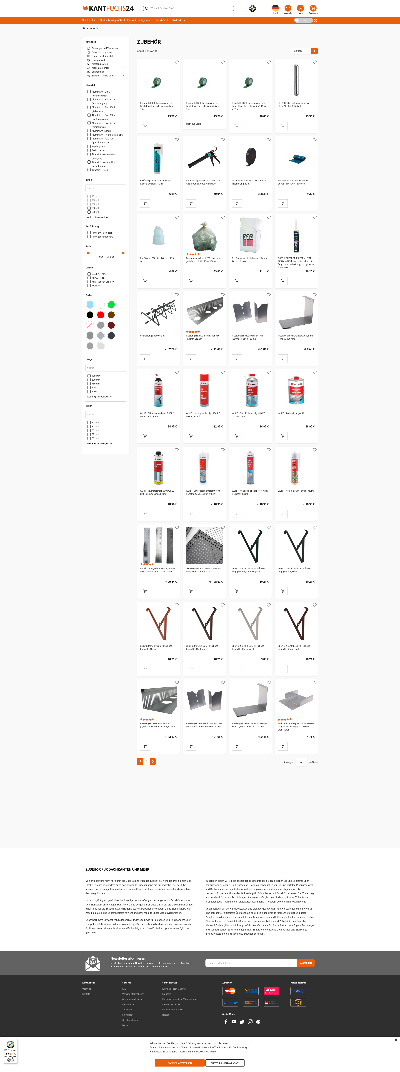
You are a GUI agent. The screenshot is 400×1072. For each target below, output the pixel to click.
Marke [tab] (89, 267)
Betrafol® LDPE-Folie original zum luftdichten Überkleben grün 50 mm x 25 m (204, 106)
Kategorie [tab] (90, 41)
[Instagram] (250, 1021)
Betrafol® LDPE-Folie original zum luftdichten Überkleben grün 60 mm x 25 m (158, 106)
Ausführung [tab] (92, 226)
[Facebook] (225, 1021)
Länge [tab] (88, 359)
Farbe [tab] (88, 295)
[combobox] (188, 8)
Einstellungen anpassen (225, 1063)
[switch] (10, 1060)
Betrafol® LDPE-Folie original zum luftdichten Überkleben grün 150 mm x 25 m (249, 106)
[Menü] (16, 1041)
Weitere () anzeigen (98, 217)
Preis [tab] (88, 246)
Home (83, 28)
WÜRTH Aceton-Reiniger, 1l (291, 413)
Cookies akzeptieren (180, 1063)
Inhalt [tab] (88, 179)
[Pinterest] (258, 1021)
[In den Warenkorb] (145, 126)
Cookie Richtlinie (206, 1051)
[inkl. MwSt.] (295, 20)
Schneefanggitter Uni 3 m (152, 335)
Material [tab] (90, 85)
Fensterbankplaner (171, 1004)
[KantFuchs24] (108, 8)
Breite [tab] (88, 406)
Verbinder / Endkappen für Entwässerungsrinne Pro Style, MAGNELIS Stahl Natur (296, 726)
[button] (177, 62)
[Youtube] (233, 1021)
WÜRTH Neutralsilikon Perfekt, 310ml (296, 491)
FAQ (124, 989)
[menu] (133, 20)
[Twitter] (242, 1021)
